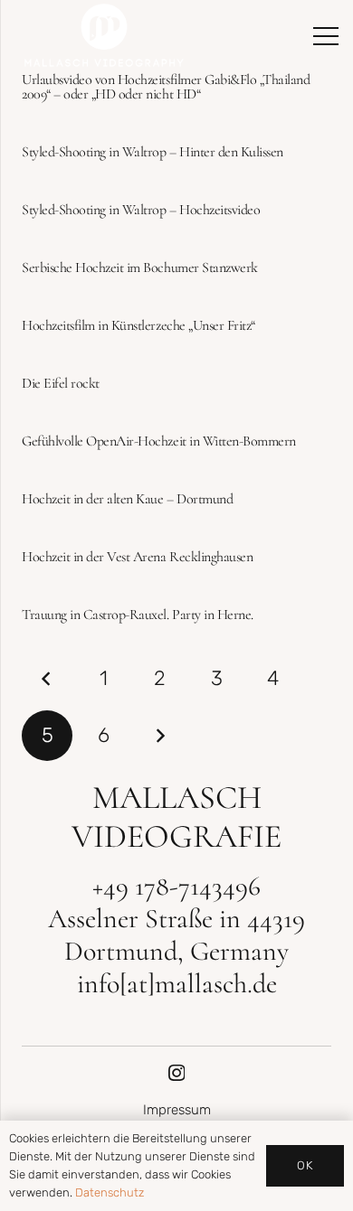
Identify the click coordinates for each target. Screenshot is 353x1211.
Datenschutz (109, 1192)
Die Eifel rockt (61, 383)
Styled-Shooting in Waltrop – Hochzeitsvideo (141, 210)
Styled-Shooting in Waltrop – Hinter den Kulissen (152, 152)
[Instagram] (176, 1073)
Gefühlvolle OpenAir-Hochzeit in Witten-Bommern (159, 441)
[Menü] (325, 36)
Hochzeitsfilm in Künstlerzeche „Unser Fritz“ (138, 325)
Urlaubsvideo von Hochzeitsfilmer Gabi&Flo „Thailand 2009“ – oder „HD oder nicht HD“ (166, 86)
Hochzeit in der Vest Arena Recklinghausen (137, 557)
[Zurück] (47, 678)
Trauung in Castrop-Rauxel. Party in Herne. (137, 615)
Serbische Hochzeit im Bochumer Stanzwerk (140, 267)
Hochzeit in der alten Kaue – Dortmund (127, 499)
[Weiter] (160, 735)
